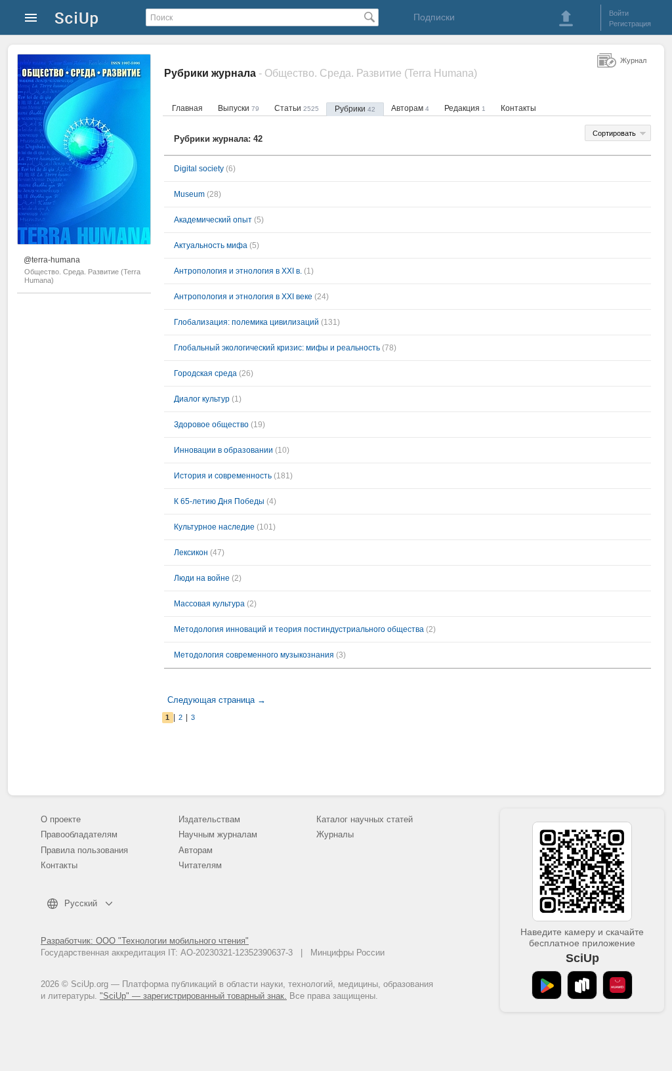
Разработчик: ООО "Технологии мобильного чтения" (145, 941)
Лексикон (191, 552)
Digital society (199, 168)
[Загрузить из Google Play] (547, 985)
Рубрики (355, 109)
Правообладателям (79, 834)
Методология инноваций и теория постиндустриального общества (299, 629)
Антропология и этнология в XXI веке (243, 296)
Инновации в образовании (223, 450)
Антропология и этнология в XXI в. (238, 271)
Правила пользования (84, 850)
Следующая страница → (216, 700)
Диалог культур (202, 399)
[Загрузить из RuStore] (582, 985)
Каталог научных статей (364, 819)
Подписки (434, 17)
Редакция (465, 108)
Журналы (335, 834)
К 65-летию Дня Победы (219, 501)
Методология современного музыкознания (254, 655)
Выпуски (238, 108)
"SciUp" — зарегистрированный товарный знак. (193, 996)
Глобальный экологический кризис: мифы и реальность (277, 347)
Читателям (200, 865)
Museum (189, 194)
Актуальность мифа (210, 245)
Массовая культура (209, 603)
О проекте (61, 819)
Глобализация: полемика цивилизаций (246, 322)
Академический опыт (213, 219)
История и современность (223, 475)
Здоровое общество (211, 424)
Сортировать (614, 133)
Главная (187, 108)
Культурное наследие (214, 527)
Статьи (296, 108)
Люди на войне (202, 578)
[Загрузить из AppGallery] (617, 985)
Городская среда (205, 373)
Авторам (410, 108)
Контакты (518, 108)
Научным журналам (217, 834)
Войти (619, 13)
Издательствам (209, 819)
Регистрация (630, 24)
